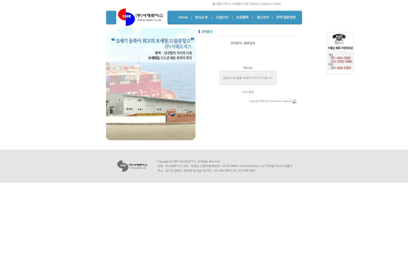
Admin (277, 3)
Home (254, 3)
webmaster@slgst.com (252, 166)
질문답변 (249, 43)
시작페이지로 (240, 3)
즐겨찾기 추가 (221, 3)
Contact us (265, 3)
